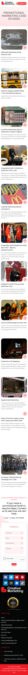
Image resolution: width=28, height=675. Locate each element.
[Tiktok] (22, 583)
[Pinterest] (22, 577)
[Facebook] (5, 577)
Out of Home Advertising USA (9, 643)
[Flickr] (16, 583)
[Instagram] (11, 583)
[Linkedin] (5, 583)
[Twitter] (11, 577)
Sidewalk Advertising (6, 625)
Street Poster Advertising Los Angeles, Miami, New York (12, 621)
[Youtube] (16, 577)
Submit (14, 564)
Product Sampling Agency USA (9, 640)
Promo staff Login (5, 632)
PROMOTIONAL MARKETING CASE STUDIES (14, 15)
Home (2, 617)
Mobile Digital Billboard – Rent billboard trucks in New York (14, 628)
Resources (3, 635)
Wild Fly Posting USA (6, 637)
